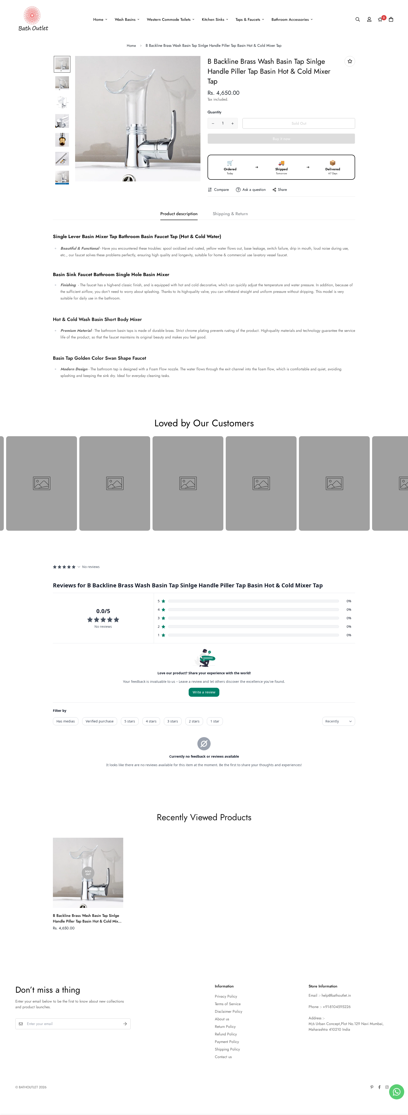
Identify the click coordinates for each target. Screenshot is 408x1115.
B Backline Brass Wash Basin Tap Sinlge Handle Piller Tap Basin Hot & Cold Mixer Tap (87, 918)
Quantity (214, 112)
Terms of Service (228, 1004)
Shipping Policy (227, 1049)
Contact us (223, 1056)
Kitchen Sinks (213, 19)
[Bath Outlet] (32, 19)
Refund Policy (226, 1034)
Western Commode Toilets (169, 19)
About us (222, 1019)
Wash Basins (125, 19)
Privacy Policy (226, 996)
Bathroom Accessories (290, 19)
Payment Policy (227, 1041)
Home (98, 19)
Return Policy (225, 1026)
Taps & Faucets (248, 19)
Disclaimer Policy (228, 1011)
